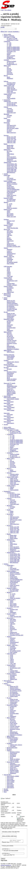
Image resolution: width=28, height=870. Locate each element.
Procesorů (9, 108)
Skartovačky (10, 324)
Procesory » (10, 525)
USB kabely (10, 193)
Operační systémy (11, 82)
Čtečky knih (10, 91)
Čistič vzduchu (10, 337)
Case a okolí (10, 109)
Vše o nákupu (7, 10)
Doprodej (6, 790)
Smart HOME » (8, 774)
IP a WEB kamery (11, 199)
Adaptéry (9, 52)
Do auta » (9, 697)
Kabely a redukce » (11, 571)
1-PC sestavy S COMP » (13, 430)
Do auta (6, 312)
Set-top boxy (10, 389)
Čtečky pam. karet (11, 216)
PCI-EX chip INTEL (12, 105)
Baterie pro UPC (11, 300)
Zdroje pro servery (11, 156)
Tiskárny (6, 248)
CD (8, 67)
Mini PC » (9, 468)
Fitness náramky (11, 356)
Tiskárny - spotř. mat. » (12, 645)
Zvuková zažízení (8, 286)
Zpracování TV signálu (9, 383)
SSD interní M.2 (11, 127)
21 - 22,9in (9, 203)
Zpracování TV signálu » (13, 762)
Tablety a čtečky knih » (12, 477)
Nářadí (8, 97)
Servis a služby (7, 34)
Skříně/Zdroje (7, 149)
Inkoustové (9, 249)
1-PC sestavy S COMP (9, 37)
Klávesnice (9, 279)
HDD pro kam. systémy (13, 128)
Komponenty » (7, 491)
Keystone (9, 185)
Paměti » (9, 509)
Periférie (6, 174)
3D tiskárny (10, 255)
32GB (8, 269)
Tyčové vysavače (11, 342)
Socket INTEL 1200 (12, 165)
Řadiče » (9, 534)
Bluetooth (9, 239)
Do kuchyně (10, 336)
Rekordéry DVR (11, 201)
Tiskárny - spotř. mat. (9, 256)
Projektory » (10, 608)
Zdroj (8, 155)
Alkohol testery (10, 316)
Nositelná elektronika (9, 354)
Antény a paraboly (11, 387)
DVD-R (9, 68)
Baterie (8, 54)
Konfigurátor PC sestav (12, 40)
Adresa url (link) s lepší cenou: (9, 836)
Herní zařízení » (8, 680)
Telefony (6, 370)
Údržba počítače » (11, 485)
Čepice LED (10, 359)
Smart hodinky (10, 357)
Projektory (6, 219)
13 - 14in (9, 43)
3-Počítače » (10, 453)
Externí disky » (10, 565)
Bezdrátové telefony (12, 371)
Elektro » (6, 683)
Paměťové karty (8, 209)
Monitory (6, 202)
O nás (2, 10)
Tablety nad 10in (11, 88)
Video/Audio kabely (12, 191)
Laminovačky (10, 320)
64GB (8, 270)
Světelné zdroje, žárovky (13, 362)
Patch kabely (10, 196)
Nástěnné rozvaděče (12, 161)
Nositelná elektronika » (12, 737)
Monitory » (9, 592)
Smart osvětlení (7, 406)
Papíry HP (9, 260)
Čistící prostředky (11, 98)
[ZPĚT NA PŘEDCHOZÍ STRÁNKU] (22, 820)
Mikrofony (9, 290)
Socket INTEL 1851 (12, 164)
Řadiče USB (10, 146)
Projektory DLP (11, 221)
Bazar (5, 791)
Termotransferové (11, 253)
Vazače (8, 323)
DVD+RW (9, 72)
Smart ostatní (7, 403)
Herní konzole (7, 295)
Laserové (9, 250)
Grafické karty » (11, 492)
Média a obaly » (11, 458)
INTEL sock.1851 (11, 138)
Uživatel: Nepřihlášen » (14, 31)
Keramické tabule (11, 327)
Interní (8, 77)
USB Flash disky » (11, 653)
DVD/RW (9, 115)
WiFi (8, 236)
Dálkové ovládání (11, 393)
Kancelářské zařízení (9, 319)
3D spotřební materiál (12, 262)
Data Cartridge (10, 263)
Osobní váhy (10, 339)
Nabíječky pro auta (11, 315)
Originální (9, 258)
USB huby (9, 235)
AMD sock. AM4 (11, 141)
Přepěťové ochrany (11, 245)
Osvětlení (6, 360)
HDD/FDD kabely (11, 182)
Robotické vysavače (12, 343)
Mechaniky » (10, 505)
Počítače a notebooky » (9, 428)
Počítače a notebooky (9, 35)
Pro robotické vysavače (12, 305)
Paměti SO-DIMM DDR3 (13, 47)
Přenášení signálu (11, 391)
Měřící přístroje (10, 352)
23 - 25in (9, 205)
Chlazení (6, 107)
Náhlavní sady (10, 292)
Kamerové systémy (8, 198)
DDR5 (8, 121)
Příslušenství (10, 57)
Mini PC (6, 75)
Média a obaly (7, 65)
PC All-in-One (10, 62)
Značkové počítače (11, 61)
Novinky (6, 424)
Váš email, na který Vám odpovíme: (11, 831)
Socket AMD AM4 (11, 169)
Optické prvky (10, 243)
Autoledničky (10, 317)
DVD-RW (9, 70)
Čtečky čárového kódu (12, 228)
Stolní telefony (10, 373)
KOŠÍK (3, 27)
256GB (8, 273)
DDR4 (8, 119)
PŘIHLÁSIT (4, 31)
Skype (8, 377)
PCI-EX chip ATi (11, 104)
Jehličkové (9, 252)
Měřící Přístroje (7, 350)
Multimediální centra (12, 386)
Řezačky (9, 322)
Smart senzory (7, 416)
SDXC (8, 212)
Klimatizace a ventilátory (13, 349)
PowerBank (10, 376)
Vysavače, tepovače (11, 340)
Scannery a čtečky (8, 225)
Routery (9, 238)
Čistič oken (9, 334)
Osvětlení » (9, 743)
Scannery (9, 226)
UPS (8, 242)
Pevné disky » (10, 514)
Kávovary (9, 333)
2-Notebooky (7, 41)
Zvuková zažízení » (11, 673)
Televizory (9, 384)
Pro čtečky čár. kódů (12, 309)
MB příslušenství (11, 172)
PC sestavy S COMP (12, 38)
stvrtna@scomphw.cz (6, 865)
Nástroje (9, 95)
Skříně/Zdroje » (11, 539)
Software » (9, 472)
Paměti (5, 118)
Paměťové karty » (11, 599)
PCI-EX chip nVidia (12, 102)
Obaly (8, 329)
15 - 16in (9, 44)
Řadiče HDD (10, 145)
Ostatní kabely (10, 186)
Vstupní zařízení (8, 278)
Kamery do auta (11, 313)
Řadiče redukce (10, 148)
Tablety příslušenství (12, 90)
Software (6, 81)
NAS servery (10, 178)
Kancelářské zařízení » (12, 705)
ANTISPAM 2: (5, 853)
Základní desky (7, 162)
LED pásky (10, 363)
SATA (8, 124)
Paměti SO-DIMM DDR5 (13, 50)
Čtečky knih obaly (11, 92)
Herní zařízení (7, 293)
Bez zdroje (9, 151)
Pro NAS (9, 131)
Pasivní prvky (10, 240)
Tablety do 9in (10, 87)
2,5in (8, 176)
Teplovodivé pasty (11, 112)
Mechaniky (6, 114)
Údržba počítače (8, 94)
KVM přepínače (11, 192)
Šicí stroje (6, 367)
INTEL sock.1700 (11, 137)
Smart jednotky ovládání (10, 397)
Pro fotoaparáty (10, 306)
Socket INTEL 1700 (12, 168)
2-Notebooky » (10, 434)
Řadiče (5, 144)
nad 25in (9, 206)
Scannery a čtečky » (12, 613)
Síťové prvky (7, 229)
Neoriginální (10, 259)
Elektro (5, 297)
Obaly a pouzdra (11, 55)
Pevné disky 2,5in (11, 51)
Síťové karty (10, 232)
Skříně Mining (10, 154)
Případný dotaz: (6, 842)
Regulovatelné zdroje (9, 364)
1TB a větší (10, 276)
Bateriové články (11, 302)
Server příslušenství (11, 158)
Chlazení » (9, 498)
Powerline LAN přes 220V (13, 246)
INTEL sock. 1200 (11, 139)
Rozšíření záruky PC (12, 64)
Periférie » (6, 564)
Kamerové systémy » (12, 588)
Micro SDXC (10, 215)
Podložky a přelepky (12, 285)
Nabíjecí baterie (11, 310)
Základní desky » (11, 552)
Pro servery (9, 129)
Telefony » (9, 750)
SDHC (8, 211)
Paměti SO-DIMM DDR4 (13, 48)
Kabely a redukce (8, 181)
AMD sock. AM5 (11, 142)
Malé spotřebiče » (11, 717)
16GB (8, 268)
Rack (8, 152)
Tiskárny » (9, 636)
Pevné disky (7, 122)
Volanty (9, 296)
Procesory (6, 135)
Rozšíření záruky (11, 58)
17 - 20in (9, 45)
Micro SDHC (10, 213)
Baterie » (9, 685)
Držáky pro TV (10, 390)
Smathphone (10, 374)
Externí (8, 117)
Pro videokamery (11, 307)
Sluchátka (9, 289)
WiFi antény (10, 231)
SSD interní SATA (11, 125)
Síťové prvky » (10, 618)
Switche (9, 233)
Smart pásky (7, 413)
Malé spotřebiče (8, 332)
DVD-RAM (10, 74)
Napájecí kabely (11, 188)
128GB (8, 272)
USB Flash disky (8, 266)
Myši (8, 282)
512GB (8, 275)
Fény (8, 344)
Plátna (8, 222)
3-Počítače (6, 60)
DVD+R (9, 71)
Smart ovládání (7, 409)
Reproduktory (10, 287)
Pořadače (9, 326)
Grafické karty (7, 101)
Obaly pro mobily (11, 380)
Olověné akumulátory (12, 303)
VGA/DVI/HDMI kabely (13, 189)
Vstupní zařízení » (11, 665)
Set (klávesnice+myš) (12, 280)
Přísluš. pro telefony (12, 379)
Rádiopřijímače (10, 346)
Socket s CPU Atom (12, 166)
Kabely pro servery (11, 195)
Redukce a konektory (12, 184)
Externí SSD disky (11, 179)
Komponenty (7, 99)
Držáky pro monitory (12, 208)
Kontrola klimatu (11, 347)
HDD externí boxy (11, 132)
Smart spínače (7, 418)
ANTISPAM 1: (5, 849)
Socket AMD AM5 (11, 171)
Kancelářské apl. (11, 84)
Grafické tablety (11, 283)
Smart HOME (7, 396)
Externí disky (7, 175)
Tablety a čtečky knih (9, 85)
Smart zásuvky (7, 421)
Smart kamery (7, 400)
